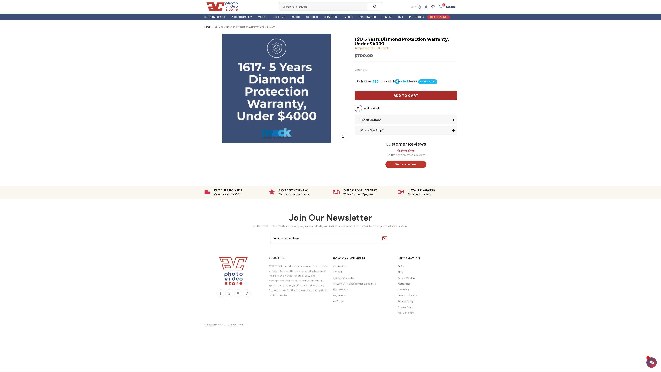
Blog (400, 272)
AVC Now (338, 301)
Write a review (405, 164)
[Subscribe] (384, 238)
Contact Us (340, 266)
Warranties (404, 283)
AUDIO (296, 17)
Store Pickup (340, 289)
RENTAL (387, 17)
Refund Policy (405, 301)
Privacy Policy (405, 307)
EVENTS (348, 17)
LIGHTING (279, 17)
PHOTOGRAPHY (241, 17)
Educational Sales (343, 278)
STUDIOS (312, 17)
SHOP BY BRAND (214, 17)
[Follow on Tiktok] (247, 293)
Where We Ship (406, 278)
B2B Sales (338, 272)
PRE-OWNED (368, 17)
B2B (400, 17)
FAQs (401, 266)
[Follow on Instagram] (229, 293)
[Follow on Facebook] (220, 293)
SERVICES (330, 17)
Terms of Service (407, 295)
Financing (403, 289)
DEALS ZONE (438, 17)
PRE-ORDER (416, 17)
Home (207, 26)
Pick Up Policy (406, 312)
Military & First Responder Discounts (354, 283)
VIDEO (262, 17)
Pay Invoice (339, 295)
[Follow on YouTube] (238, 293)
